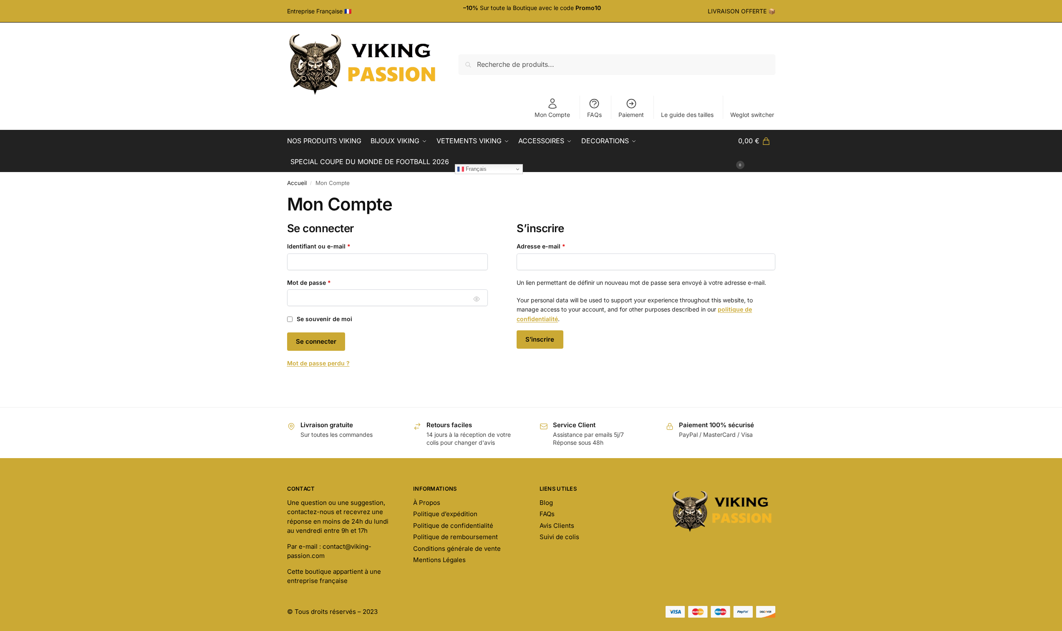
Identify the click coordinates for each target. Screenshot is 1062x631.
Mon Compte (552, 114)
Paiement (631, 114)
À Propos (426, 503)
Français (475, 169)
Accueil (297, 183)
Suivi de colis (559, 537)
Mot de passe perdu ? (318, 363)
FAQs (594, 114)
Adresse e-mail (557, 246)
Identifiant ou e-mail (334, 246)
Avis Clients (557, 526)
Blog (546, 503)
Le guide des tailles (687, 114)
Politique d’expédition (445, 514)
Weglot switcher (752, 114)
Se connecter (316, 341)
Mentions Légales (439, 560)
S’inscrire (539, 339)
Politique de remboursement (455, 537)
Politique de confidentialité (453, 526)
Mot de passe (325, 282)
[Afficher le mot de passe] (476, 298)
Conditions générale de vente (457, 548)
